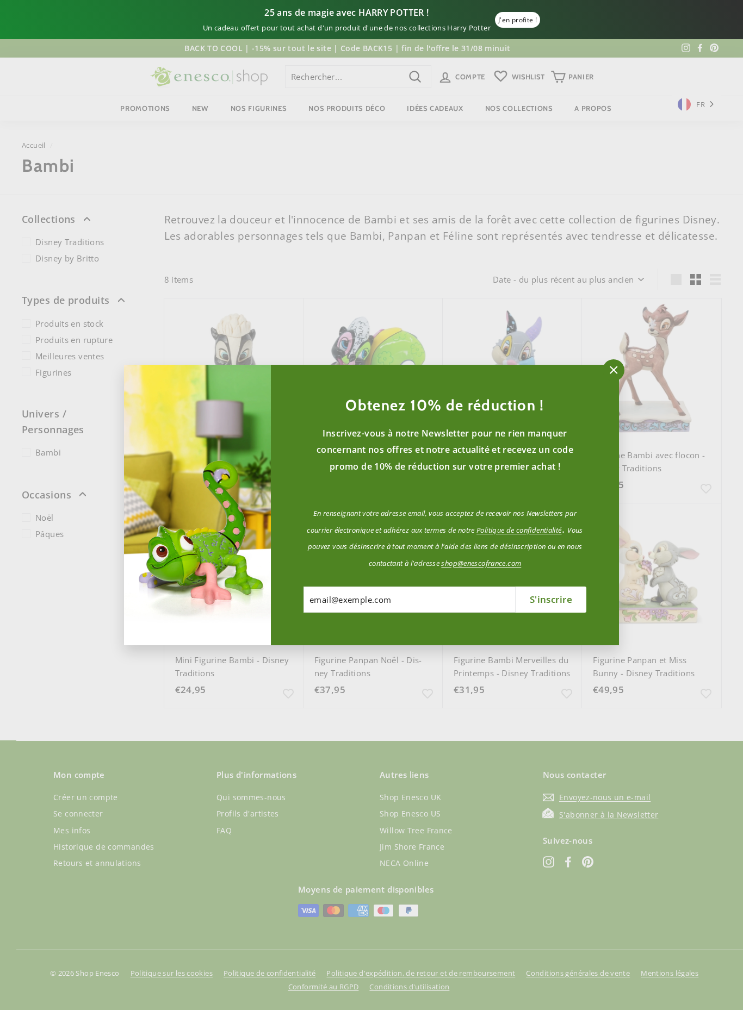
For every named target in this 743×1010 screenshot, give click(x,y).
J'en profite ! (517, 19)
